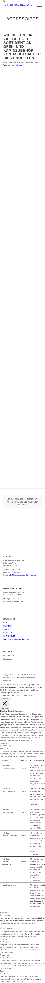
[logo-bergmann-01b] (18, 5)
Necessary (7, 746)
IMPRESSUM (9, 636)
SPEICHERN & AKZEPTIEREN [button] (11, 982)
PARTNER (7, 626)
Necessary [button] (4, 743)
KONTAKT (7, 632)
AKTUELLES (8, 629)
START (6, 622)
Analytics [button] (3, 939)
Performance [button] (4, 926)
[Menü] (38, 5)
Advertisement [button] (5, 955)
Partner (19, 65)
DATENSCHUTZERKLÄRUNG (16, 639)
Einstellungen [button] (5, 695)
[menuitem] (38, 5)
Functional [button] (4, 912)
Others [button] (2, 971)
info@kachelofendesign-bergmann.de (22, 575)
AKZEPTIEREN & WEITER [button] (22, 695)
